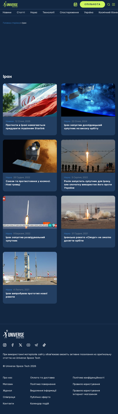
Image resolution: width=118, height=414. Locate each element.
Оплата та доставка (42, 377)
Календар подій (39, 403)
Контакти (8, 403)
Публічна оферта (40, 397)
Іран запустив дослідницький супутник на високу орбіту (83, 127)
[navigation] (108, 4)
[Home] (10, 4)
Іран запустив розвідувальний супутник (25, 239)
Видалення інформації (43, 390)
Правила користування (86, 384)
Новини (7, 12)
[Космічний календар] (75, 4)
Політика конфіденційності (88, 377)
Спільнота (92, 4)
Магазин (8, 384)
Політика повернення (42, 384)
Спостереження (69, 12)
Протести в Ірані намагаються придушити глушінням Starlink (25, 127)
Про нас (7, 377)
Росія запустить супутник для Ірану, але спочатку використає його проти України (88, 184)
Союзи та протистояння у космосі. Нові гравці (28, 183)
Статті (21, 12)
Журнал (7, 390)
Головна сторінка (11, 23)
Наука (33, 12)
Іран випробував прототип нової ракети (26, 295)
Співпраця (9, 397)
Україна (88, 12)
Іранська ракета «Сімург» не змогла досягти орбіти (87, 239)
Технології (48, 12)
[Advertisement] (59, 51)
